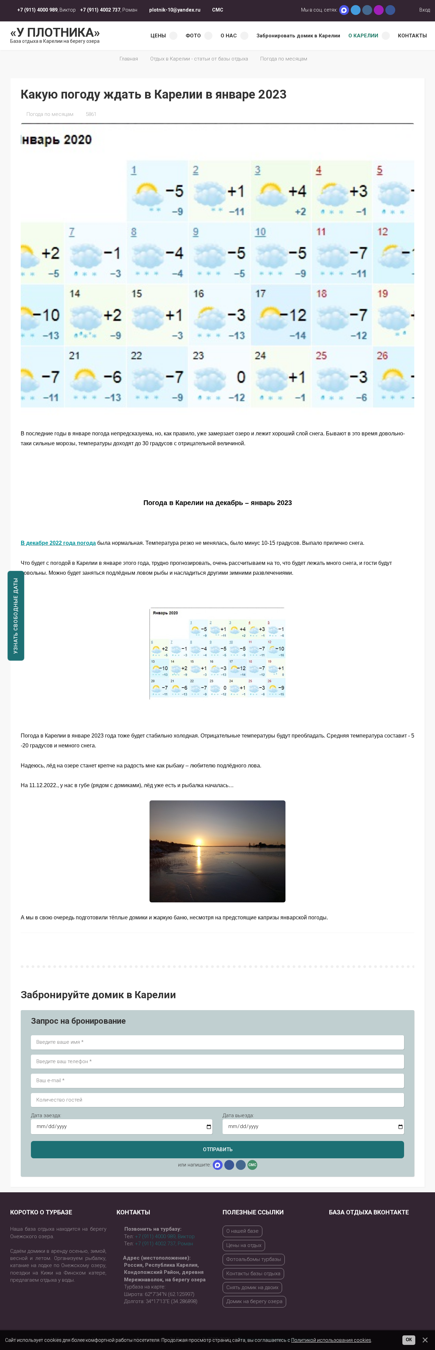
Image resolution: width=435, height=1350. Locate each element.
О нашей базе (242, 1231)
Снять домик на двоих (252, 1287)
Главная (129, 59)
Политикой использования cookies (331, 1340)
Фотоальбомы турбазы (253, 1259)
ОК (409, 1339)
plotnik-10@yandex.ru (175, 10)
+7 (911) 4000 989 (37, 10)
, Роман (164, 1244)
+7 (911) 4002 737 (100, 10)
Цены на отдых (243, 1245)
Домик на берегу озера (254, 1301)
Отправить (217, 1149)
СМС (217, 10)
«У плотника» (55, 34)
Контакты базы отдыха (253, 1273)
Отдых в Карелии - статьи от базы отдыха (199, 59)
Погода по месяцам (283, 59)
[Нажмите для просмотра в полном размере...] (217, 653)
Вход (424, 10)
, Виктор (165, 1236)
